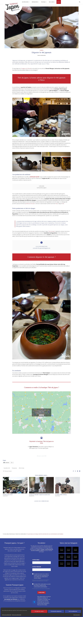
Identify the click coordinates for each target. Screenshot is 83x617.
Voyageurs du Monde (26, 68)
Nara (57, 203)
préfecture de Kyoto (30, 203)
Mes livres (51, 1)
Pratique (43, 1)
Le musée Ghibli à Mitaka (61, 494)
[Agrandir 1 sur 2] (39, 153)
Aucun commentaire (41, 55)
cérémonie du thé (34, 176)
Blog (59, 1)
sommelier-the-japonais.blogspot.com (41, 248)
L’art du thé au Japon (41, 187)
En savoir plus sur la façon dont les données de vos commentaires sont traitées (45, 534)
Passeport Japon (8, 471)
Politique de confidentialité (6, 614)
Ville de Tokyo (21, 468)
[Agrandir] (69, 99)
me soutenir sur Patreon (10, 599)
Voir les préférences (73, 611)
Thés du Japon (51, 231)
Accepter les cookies (39, 611)
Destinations (25, 1)
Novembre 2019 (7, 468)
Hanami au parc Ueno (8, 494)
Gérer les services (76, 614)
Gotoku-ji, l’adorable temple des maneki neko (39, 494)
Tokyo (41, 50)
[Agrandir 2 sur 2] (69, 153)
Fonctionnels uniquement (56, 611)
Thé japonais (14, 468)
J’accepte (41, 415)
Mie (63, 203)
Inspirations (35, 1)
